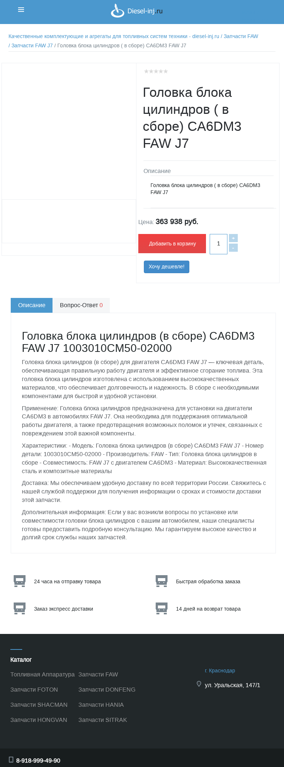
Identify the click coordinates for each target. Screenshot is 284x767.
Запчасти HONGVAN (38, 720)
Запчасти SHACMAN (39, 705)
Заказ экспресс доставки (63, 608)
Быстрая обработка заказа (208, 581)
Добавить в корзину (172, 243)
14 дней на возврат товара (208, 608)
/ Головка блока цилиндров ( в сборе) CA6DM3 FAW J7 (120, 45)
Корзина (250, 12)
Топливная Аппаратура (42, 674)
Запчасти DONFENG (106, 689)
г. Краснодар (220, 670)
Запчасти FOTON (34, 689)
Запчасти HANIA (101, 705)
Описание (31, 305)
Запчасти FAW (98, 674)
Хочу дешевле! (167, 266)
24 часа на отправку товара (67, 581)
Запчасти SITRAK (102, 720)
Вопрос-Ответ (81, 305)
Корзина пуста (257, 20)
